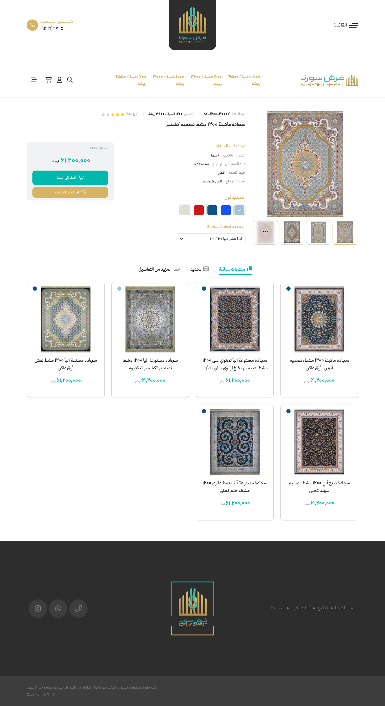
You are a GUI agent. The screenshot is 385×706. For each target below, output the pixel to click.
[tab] (235, 269)
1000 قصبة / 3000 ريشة (168, 80)
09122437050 (52, 28)
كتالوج (322, 608)
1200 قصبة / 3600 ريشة (206, 80)
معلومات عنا (345, 608)
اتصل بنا (277, 608)
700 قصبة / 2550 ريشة (131, 80)
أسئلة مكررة (300, 608)
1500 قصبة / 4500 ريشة (244, 80)
